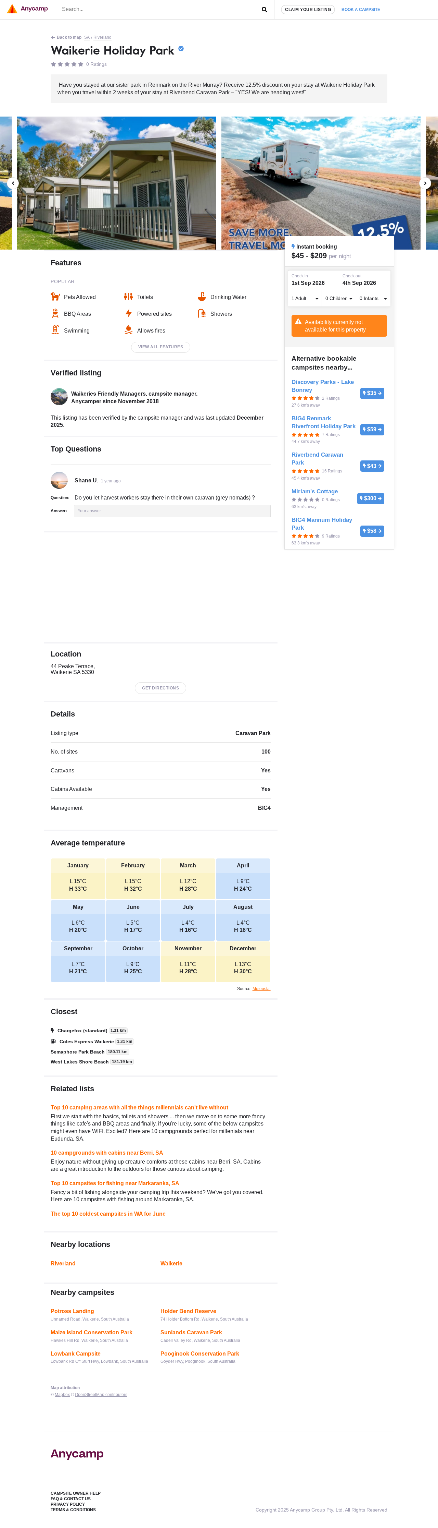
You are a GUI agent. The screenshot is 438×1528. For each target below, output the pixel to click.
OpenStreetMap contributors (101, 1394)
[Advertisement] (161, 587)
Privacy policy (68, 1504)
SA (87, 37)
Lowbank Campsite (76, 1354)
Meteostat (262, 988)
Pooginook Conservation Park (199, 1354)
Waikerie (171, 1263)
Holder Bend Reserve (188, 1311)
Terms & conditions (73, 1509)
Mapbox (62, 1394)
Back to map (69, 37)
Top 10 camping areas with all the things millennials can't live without (139, 1107)
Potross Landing (72, 1311)
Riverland (102, 37)
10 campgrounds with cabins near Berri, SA (107, 1153)
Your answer (89, 510)
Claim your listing (308, 9)
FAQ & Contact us (71, 1498)
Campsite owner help (76, 1493)
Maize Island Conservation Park (91, 1332)
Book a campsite (361, 9)
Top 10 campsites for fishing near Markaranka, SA (115, 1183)
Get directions (160, 688)
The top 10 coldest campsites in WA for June (108, 1214)
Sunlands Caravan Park (191, 1332)
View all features (160, 347)
